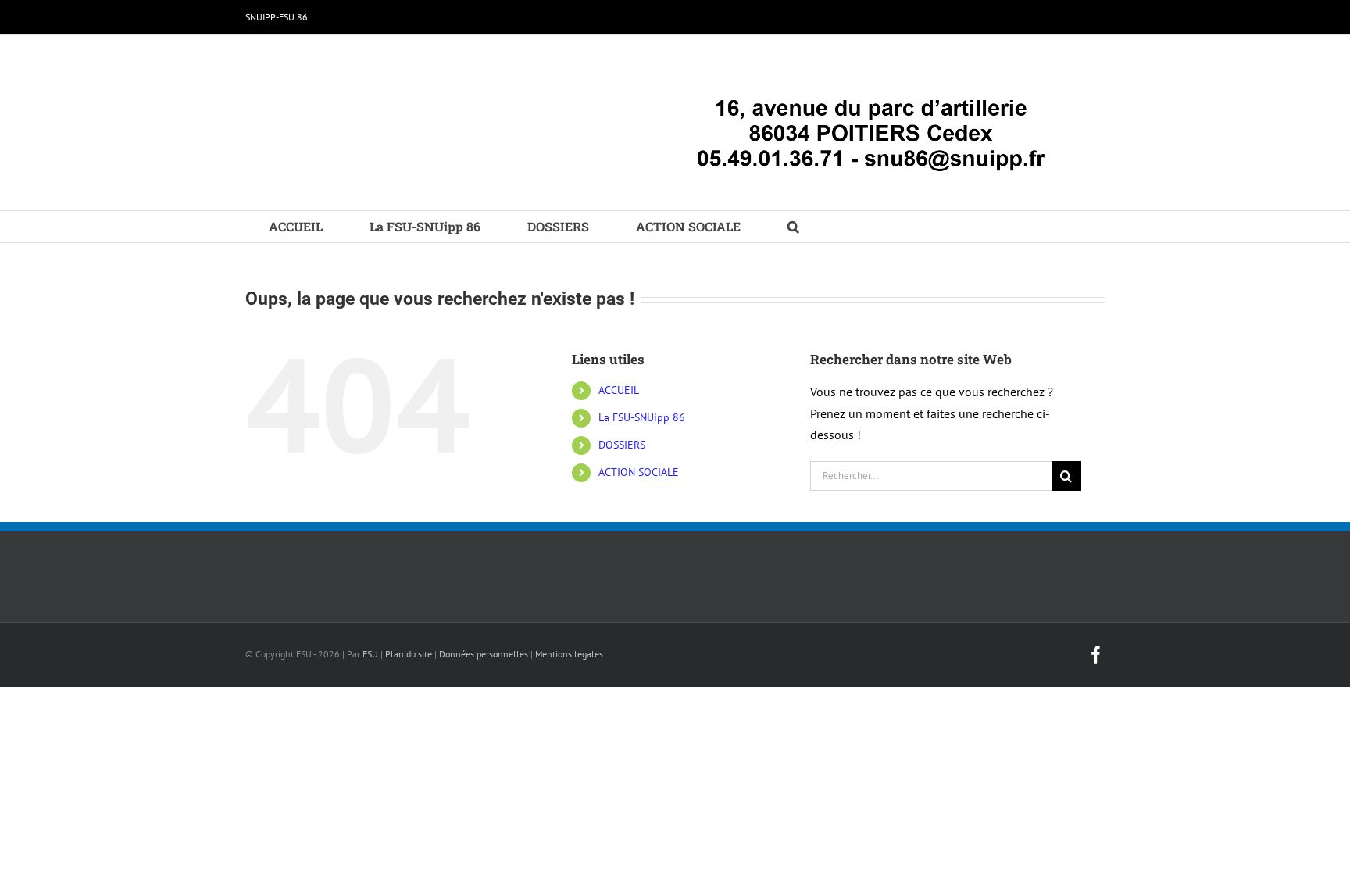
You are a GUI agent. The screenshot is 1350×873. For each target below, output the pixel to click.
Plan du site (408, 654)
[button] (793, 226)
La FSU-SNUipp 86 (641, 417)
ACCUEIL (618, 390)
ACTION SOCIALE (638, 472)
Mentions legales (569, 654)
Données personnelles (483, 654)
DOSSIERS (621, 445)
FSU (370, 654)
